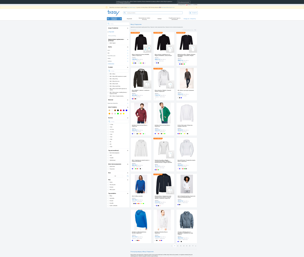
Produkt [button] (110, 67)
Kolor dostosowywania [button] (114, 164)
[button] (118, 50)
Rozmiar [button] (110, 118)
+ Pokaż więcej (111, 63)
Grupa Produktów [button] (113, 28)
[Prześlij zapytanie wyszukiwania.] (108, 23)
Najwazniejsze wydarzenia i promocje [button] (116, 40)
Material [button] (110, 100)
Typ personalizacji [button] (113, 150)
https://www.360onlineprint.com (168, 7)
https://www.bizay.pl (131, 7)
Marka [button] (110, 47)
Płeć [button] (109, 179)
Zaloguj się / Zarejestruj (190, 18)
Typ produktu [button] (112, 193)
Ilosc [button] (109, 172)
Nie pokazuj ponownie (183, 2)
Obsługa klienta (181, 4)
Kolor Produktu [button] (112, 107)
